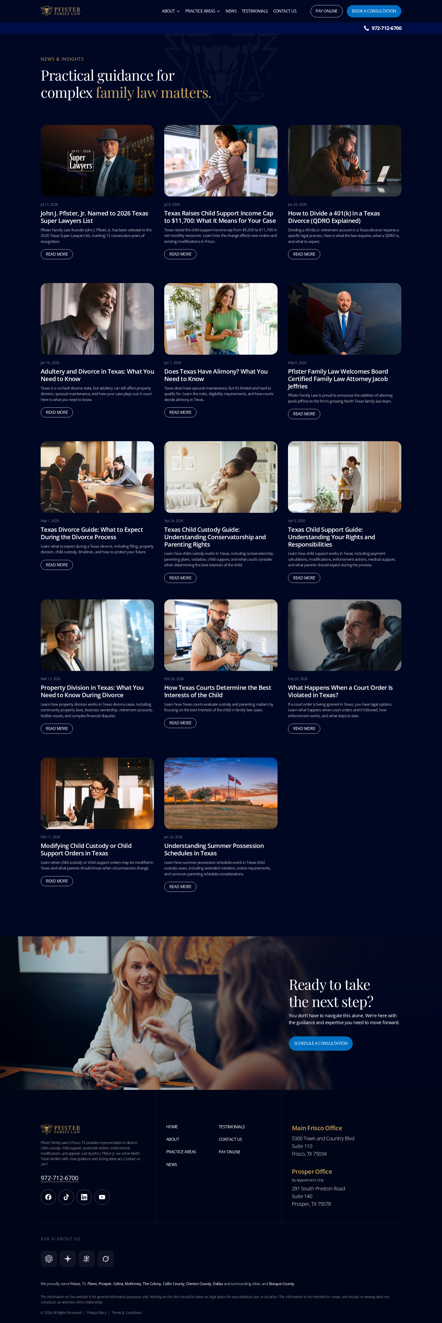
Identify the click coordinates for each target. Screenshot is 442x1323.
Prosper (105, 1283)
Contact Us (285, 11)
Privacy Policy (96, 1312)
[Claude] (87, 1259)
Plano (92, 1283)
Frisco (75, 1283)
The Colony (152, 1283)
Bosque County (281, 1283)
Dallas (218, 1283)
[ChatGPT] (49, 1259)
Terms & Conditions (126, 1312)
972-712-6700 (386, 28)
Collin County (174, 1283)
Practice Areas (200, 11)
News (231, 11)
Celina (118, 1283)
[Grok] (105, 1259)
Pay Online (229, 1152)
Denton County (198, 1283)
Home (172, 1127)
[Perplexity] (68, 1259)
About (168, 11)
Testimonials (255, 11)
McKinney (133, 1283)
